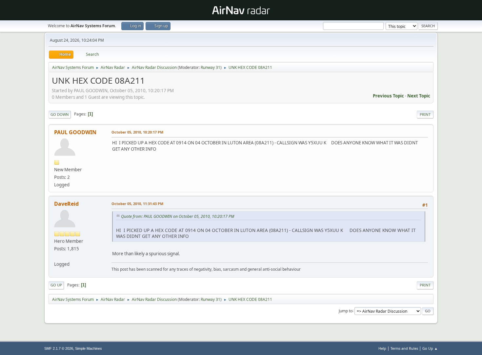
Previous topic (388, 96)
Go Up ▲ (430, 348)
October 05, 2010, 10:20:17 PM (137, 132)
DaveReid (66, 203)
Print (425, 114)
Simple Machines (88, 348)
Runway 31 (210, 67)
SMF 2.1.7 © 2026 (58, 348)
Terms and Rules (404, 348)
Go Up (56, 284)
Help (382, 348)
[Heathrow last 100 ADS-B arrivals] (56, 256)
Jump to (345, 310)
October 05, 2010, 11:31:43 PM (137, 203)
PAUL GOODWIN (75, 132)
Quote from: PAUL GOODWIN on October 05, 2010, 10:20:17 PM (177, 216)
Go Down (59, 114)
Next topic (418, 96)
